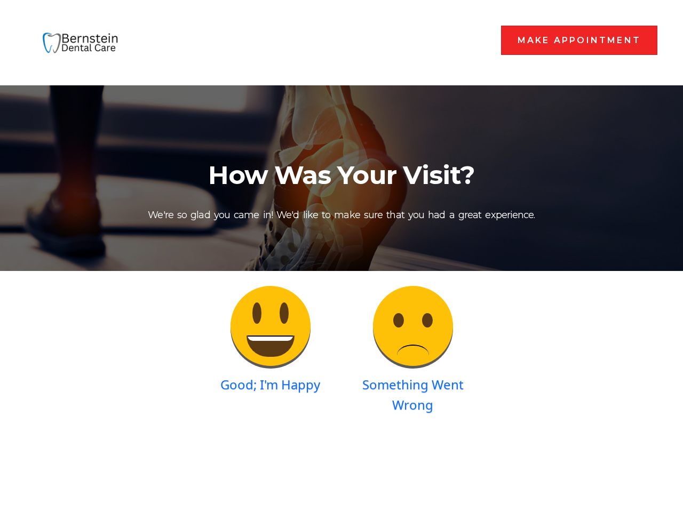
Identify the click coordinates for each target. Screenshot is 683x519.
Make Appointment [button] (579, 40)
